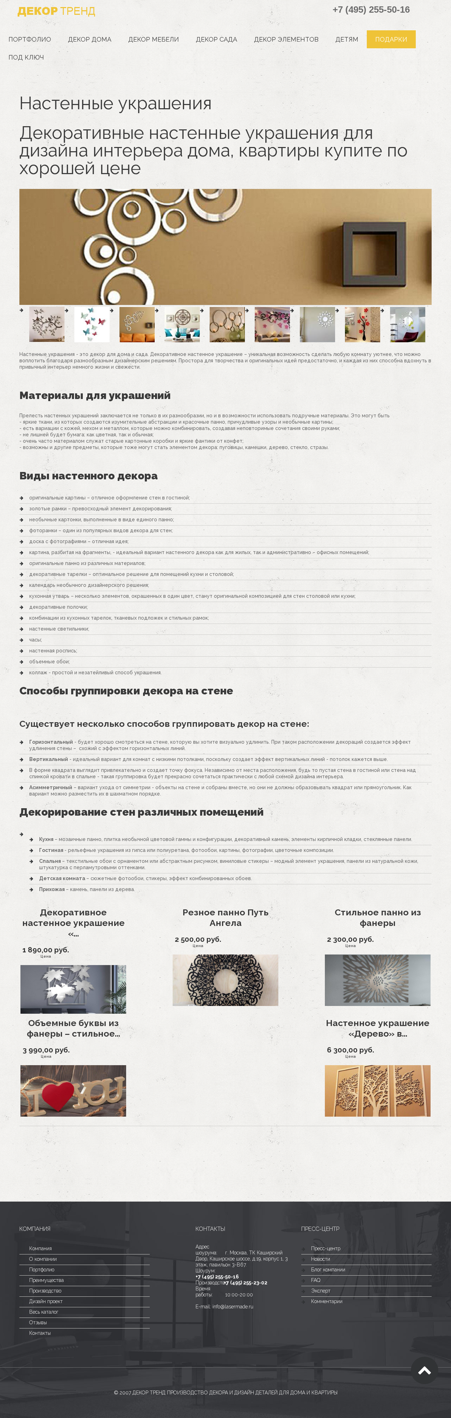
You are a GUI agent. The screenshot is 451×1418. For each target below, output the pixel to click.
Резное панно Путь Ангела (225, 917)
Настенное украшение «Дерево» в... (378, 1028)
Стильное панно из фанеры (378, 917)
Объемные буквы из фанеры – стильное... (73, 1028)
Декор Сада (216, 39)
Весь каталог (43, 1312)
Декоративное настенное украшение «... (73, 923)
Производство (45, 1291)
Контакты (40, 1333)
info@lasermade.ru (232, 1306)
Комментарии (326, 1301)
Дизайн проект (46, 1301)
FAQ (315, 1280)
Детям (346, 39)
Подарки (391, 39)
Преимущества (46, 1280)
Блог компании (328, 1269)
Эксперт (320, 1291)
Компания (40, 1248)
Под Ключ (26, 57)
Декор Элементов (286, 39)
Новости (320, 1259)
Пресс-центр (325, 1248)
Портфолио (29, 39)
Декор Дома (89, 39)
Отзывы (38, 1322)
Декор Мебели (153, 39)
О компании (43, 1259)
